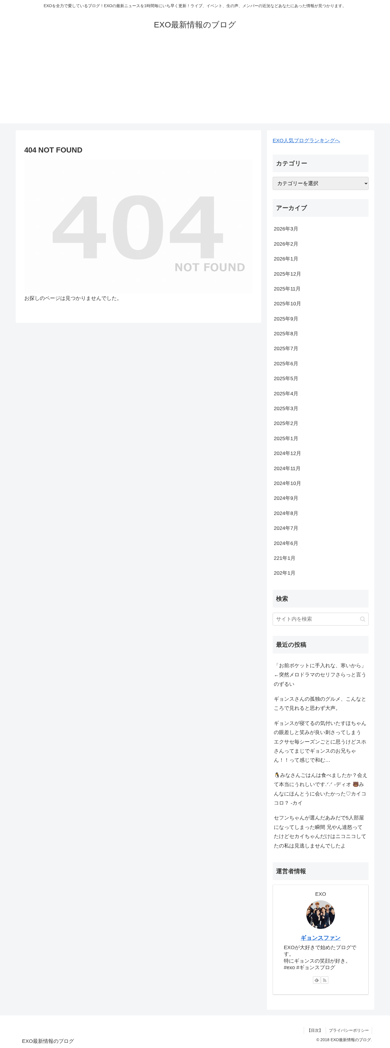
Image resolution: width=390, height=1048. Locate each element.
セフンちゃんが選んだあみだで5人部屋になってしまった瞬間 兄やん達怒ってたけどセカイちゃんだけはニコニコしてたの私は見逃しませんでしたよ (320, 831)
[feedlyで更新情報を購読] (316, 980)
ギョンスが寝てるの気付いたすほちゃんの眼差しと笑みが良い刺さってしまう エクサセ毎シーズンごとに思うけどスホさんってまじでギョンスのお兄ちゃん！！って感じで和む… (320, 741)
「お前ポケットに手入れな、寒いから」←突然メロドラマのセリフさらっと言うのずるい (320, 675)
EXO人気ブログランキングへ (306, 140)
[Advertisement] (195, 83)
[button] (363, 619)
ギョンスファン (321, 938)
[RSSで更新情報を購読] (324, 980)
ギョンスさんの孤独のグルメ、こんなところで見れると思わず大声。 (320, 703)
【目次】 (315, 1030)
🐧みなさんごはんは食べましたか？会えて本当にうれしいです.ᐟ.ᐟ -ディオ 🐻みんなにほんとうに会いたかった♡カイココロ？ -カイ (320, 789)
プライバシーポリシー (349, 1030)
